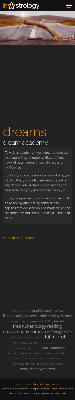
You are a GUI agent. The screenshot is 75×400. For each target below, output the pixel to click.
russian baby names (24, 321)
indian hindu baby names (25, 348)
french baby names (26, 363)
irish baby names (52, 321)
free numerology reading (37, 326)
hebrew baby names (51, 363)
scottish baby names (37, 369)
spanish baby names (23, 331)
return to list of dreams (19, 238)
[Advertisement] (37, 86)
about (19, 384)
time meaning (52, 348)
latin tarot (55, 337)
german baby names (22, 353)
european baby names (49, 358)
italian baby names (19, 316)
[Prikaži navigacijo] (69, 6)
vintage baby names (54, 316)
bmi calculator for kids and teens (27, 337)
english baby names (47, 310)
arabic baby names (21, 311)
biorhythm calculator (54, 353)
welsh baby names (25, 358)
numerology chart (58, 332)
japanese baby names (50, 343)
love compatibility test (26, 343)
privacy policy (31, 384)
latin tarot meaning (49, 384)
